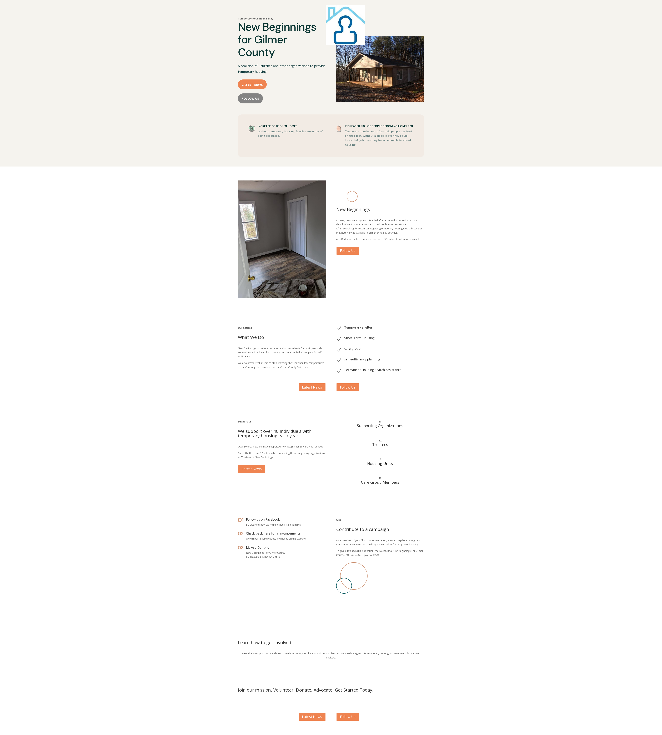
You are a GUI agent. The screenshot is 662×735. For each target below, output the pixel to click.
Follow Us (250, 99)
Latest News (252, 85)
